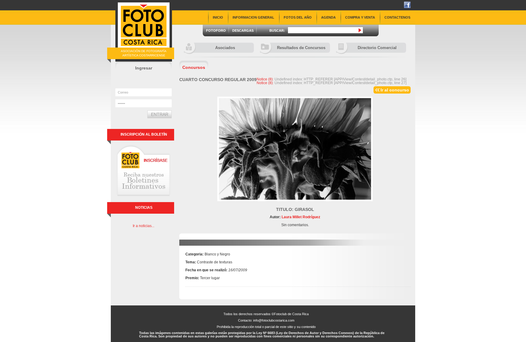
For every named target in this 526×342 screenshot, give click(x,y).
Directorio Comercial (377, 47)
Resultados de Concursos (301, 47)
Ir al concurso (394, 89)
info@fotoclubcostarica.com (273, 320)
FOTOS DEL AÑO (298, 17)
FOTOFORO (216, 30)
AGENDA (328, 17)
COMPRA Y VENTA (360, 17)
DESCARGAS (243, 30)
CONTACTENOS (397, 17)
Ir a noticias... (143, 226)
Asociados (225, 47)
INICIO (218, 17)
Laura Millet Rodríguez (300, 217)
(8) (265, 79)
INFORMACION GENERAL (253, 17)
